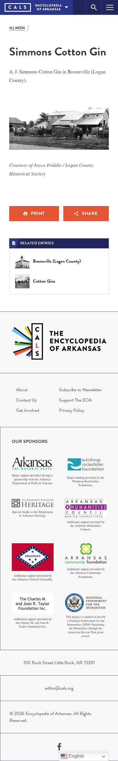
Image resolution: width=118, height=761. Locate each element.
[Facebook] (59, 747)
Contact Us (26, 400)
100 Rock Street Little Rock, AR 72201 (59, 662)
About (21, 389)
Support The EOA (75, 400)
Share (90, 213)
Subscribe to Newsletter (80, 389)
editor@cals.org (59, 688)
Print (38, 213)
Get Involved (27, 410)
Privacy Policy (71, 410)
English (76, 756)
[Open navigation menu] (110, 7)
